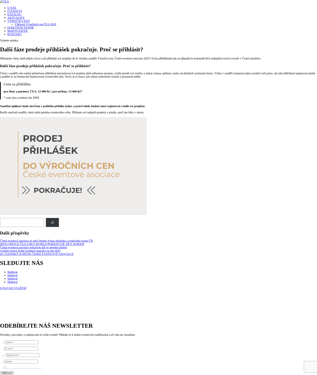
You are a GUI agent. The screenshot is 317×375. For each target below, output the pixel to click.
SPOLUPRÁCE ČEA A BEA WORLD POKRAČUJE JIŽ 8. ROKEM (42, 244)
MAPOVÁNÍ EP (17, 30)
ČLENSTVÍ (14, 11)
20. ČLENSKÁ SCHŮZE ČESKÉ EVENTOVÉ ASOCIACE (37, 254)
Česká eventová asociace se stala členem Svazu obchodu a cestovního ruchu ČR (46, 240)
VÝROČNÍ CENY (18, 21)
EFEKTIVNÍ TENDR (20, 27)
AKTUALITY (16, 17)
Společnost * (4, 355)
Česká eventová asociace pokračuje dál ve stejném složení (33, 247)
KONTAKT (14, 34)
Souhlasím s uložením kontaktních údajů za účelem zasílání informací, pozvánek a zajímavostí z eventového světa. (24, 368)
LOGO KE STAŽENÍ (13, 288)
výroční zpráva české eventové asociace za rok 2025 (30, 250)
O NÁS (11, 7)
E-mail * (3, 349)
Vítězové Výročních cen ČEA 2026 (35, 24)
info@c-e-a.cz (17, 307)
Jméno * (3, 342)
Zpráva (3, 362)
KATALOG (14, 14)
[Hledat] (52, 222)
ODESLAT (6, 373)
